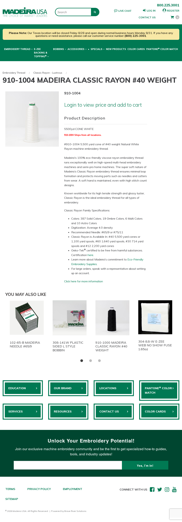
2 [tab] (90, 360)
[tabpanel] (27, 325)
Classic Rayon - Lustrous (47, 72)
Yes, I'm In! (145, 466)
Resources (63, 411)
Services (15, 411)
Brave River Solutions (75, 511)
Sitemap (11, 499)
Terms (10, 489)
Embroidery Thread (14, 72)
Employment (72, 489)
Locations (107, 388)
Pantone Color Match (162, 48)
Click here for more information (83, 281)
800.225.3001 (168, 5)
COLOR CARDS (155, 411)
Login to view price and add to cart (103, 105)
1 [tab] (81, 360)
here (90, 255)
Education (17, 388)
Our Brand (62, 388)
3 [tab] (99, 360)
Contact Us (147, 17)
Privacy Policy (39, 489)
